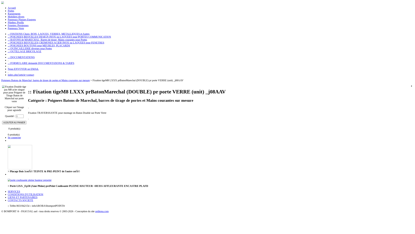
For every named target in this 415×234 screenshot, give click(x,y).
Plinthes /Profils (16, 22)
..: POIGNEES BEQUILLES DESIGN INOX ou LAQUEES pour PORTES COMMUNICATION (59, 36)
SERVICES (14, 191)
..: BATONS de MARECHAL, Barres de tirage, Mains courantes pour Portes (47, 39)
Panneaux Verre (16, 28)
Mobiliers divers (16, 16)
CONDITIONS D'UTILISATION (25, 194)
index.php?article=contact (21, 74)
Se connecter (14, 137)
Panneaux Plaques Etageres (22, 19)
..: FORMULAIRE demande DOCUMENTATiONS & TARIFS (41, 63)
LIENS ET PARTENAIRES (22, 197)
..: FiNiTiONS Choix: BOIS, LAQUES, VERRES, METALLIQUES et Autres (48, 33)
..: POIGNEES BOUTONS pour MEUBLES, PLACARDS (39, 45)
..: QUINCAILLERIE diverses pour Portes (30, 48)
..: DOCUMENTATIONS (21, 57)
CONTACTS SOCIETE (20, 200)
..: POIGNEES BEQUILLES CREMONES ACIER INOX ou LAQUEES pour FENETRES (56, 42)
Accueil (12, 7)
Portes (11, 10)
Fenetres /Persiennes (18, 25)
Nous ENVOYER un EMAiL (23, 69)
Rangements (14, 13)
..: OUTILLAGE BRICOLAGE (24, 51)
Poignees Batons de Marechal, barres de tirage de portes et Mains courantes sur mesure (45, 80)
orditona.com (102, 211)
